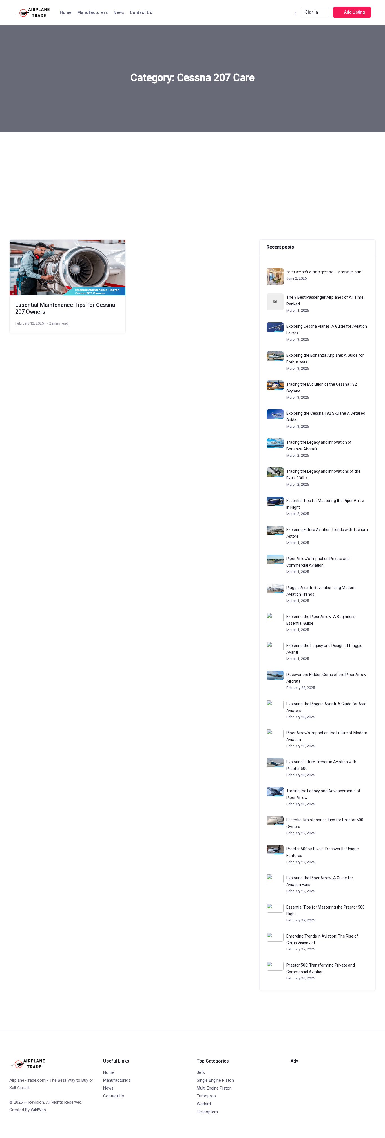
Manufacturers (92, 12)
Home (66, 12)
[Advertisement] (192, 174)
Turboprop (206, 1096)
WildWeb (38, 1110)
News (118, 12)
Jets (201, 1072)
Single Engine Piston (215, 1080)
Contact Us (141, 12)
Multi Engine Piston (214, 1088)
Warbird (204, 1103)
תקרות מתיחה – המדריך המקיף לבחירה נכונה (324, 272)
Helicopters (207, 1111)
